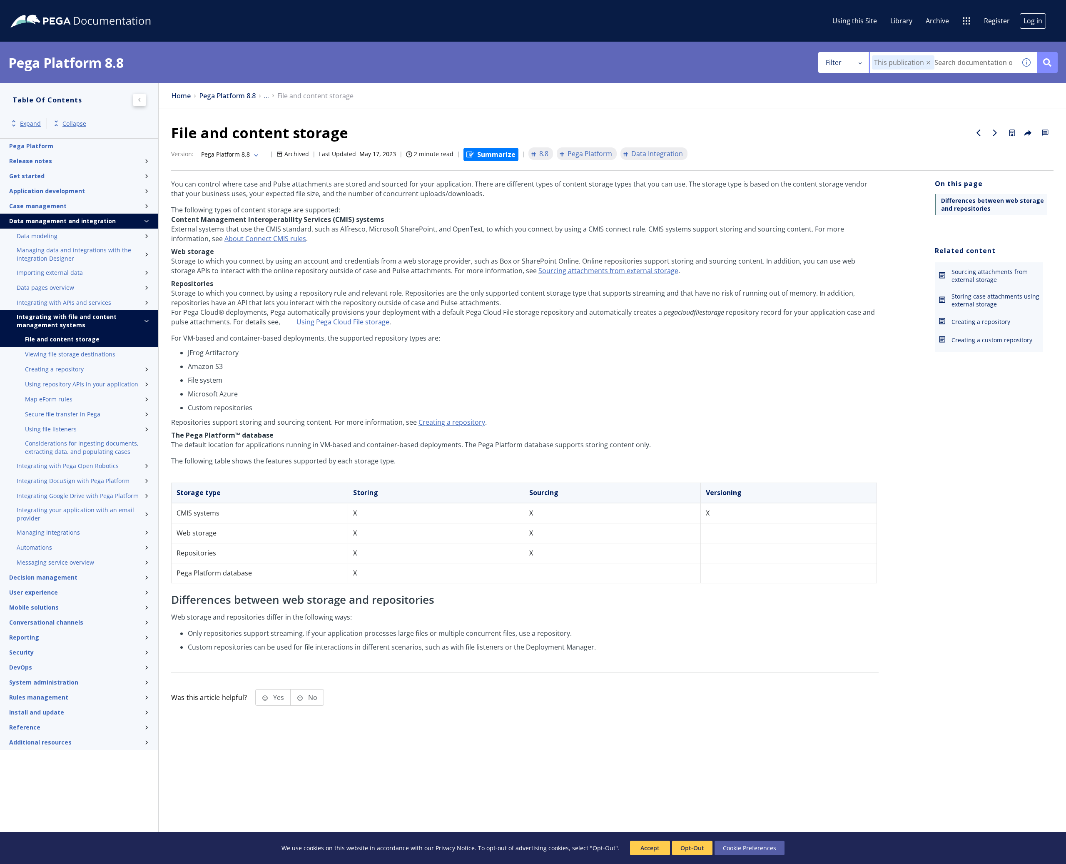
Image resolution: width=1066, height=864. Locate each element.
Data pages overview (45, 287)
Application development (47, 191)
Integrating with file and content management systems (67, 321)
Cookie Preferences (749, 848)
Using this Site (854, 20)
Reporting (24, 637)
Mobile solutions (34, 607)
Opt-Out (692, 848)
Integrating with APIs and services (64, 302)
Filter (834, 62)
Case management (38, 206)
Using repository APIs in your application (81, 384)
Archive (937, 20)
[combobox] (943, 62)
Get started (27, 176)
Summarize (496, 154)
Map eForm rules (48, 399)
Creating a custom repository (991, 340)
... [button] (266, 96)
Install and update (36, 712)
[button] (928, 63)
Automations (34, 547)
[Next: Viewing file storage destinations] (995, 132)
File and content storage (62, 339)
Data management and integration (62, 221)
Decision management (43, 577)
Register (997, 20)
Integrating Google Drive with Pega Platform (78, 496)
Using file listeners (51, 429)
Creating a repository (54, 369)
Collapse (74, 123)
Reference (24, 727)
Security (21, 652)
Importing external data (50, 272)
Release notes (30, 161)
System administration (43, 682)
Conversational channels (46, 622)
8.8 (543, 153)
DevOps (20, 667)
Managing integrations (48, 532)
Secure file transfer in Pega (62, 414)
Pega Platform (31, 146)
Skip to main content (37, 9)
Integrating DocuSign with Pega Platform (73, 481)
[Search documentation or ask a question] (1047, 62)
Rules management (38, 697)
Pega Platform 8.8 (227, 96)
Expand (30, 123)
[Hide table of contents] (139, 100)
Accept (650, 848)
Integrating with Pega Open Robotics (68, 466)
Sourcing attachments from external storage (608, 270)
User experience (33, 592)
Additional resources (40, 742)
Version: (182, 154)
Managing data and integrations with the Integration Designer (74, 254)
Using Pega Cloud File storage (342, 321)
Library (901, 20)
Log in (1033, 20)
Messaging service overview (55, 562)
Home (181, 96)
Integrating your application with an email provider (75, 514)
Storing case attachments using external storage (995, 300)
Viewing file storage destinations (70, 354)
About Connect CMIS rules (265, 238)
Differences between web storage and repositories (992, 204)
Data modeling (37, 236)
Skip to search (101, 9)
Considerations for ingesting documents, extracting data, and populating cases (82, 447)
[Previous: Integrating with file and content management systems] (978, 132)
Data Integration (657, 153)
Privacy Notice (455, 848)
